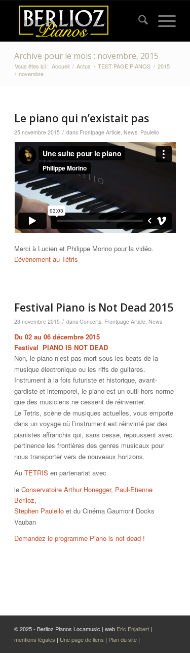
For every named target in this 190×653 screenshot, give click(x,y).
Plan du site (123, 639)
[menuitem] (138, 21)
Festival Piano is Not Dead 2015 (93, 307)
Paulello (149, 132)
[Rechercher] (138, 21)
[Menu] (162, 21)
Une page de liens (81, 639)
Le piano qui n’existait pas (81, 118)
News (130, 132)
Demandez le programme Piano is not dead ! (79, 538)
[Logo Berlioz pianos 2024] (78, 21)
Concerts (90, 321)
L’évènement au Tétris (46, 259)
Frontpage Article (100, 132)
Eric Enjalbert (133, 629)
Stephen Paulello (39, 510)
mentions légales (35, 639)
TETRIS (36, 472)
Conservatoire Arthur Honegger (66, 489)
